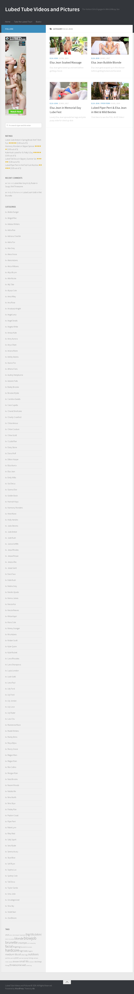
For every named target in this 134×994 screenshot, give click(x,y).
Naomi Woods (13, 785)
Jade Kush (12, 538)
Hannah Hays (13, 501)
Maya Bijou (12, 743)
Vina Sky (11, 906)
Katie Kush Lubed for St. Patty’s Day (19, 152)
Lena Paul (11, 682)
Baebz (38, 21)
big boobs (22, 935)
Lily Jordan (12, 701)
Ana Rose (11, 302)
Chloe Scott (12, 435)
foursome (24, 947)
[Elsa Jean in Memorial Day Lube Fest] (68, 91)
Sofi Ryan (11, 863)
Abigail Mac (12, 218)
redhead (35, 958)
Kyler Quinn (12, 646)
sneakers (31, 962)
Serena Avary (13, 851)
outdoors (33, 954)
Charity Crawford (14, 417)
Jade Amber (12, 532)
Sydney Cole (12, 876)
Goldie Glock (13, 495)
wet (24, 965)
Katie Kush (12, 580)
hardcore (12, 950)
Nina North (12, 797)
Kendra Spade (13, 592)
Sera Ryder (12, 845)
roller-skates (8, 962)
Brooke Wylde (13, 393)
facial (9, 946)
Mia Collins (12, 767)
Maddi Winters (13, 731)
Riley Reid (11, 833)
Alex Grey (11, 248)
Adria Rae (11, 230)
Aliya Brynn (12, 272)
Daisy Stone (12, 447)
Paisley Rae (12, 809)
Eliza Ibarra (12, 465)
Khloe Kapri (12, 616)
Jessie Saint (12, 568)
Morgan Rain (13, 773)
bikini (38, 934)
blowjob (30, 938)
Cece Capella (13, 405)
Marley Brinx (12, 737)
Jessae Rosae (13, 556)
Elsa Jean (54, 58)
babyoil (17, 935)
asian (10, 935)
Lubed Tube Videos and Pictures (42, 9)
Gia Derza (11, 483)
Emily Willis (12, 477)
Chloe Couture (13, 429)
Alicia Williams (13, 266)
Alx (33, 988)
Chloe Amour (13, 423)
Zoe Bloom (12, 918)
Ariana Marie (13, 351)
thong (7, 965)
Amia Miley (12, 296)
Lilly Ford (11, 688)
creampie (22, 942)
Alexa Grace (12, 254)
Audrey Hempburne (15, 375)
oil (19, 954)
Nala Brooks (13, 779)
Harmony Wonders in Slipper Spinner (19, 146)
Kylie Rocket (12, 652)
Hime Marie (12, 513)
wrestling (29, 965)
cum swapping (31, 943)
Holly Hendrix (13, 520)
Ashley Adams (13, 357)
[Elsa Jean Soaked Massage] (68, 46)
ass (14, 935)
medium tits (11, 954)
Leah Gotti (12, 676)
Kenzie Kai (12, 604)
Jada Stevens (13, 526)
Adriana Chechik (14, 236)
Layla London (13, 670)
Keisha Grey (12, 586)
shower (16, 961)
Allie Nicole (12, 278)
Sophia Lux (12, 869)
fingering (16, 947)
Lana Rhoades (13, 658)
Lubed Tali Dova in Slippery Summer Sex (20, 159)
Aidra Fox (11, 242)
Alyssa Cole (12, 290)
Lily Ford (11, 694)
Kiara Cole (12, 622)
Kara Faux (12, 574)
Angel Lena (12, 314)
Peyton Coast (13, 815)
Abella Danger (13, 212)
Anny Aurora (13, 338)
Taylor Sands (13, 888)
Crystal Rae (12, 441)
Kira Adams (12, 634)
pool (17, 957)
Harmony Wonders (15, 507)
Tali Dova (11, 882)
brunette (11, 942)
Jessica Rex (12, 562)
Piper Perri (105, 103)
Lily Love (11, 707)
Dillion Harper (13, 459)
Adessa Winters (13, 224)
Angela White (13, 326)
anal (7, 935)
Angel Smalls (12, 320)
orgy (26, 955)
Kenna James (13, 598)
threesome (16, 965)
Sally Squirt (12, 839)
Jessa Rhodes (13, 550)
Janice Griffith (13, 544)
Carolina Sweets (14, 399)
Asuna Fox (12, 363)
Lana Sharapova (14, 664)
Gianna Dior (12, 489)
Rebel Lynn (12, 827)
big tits (30, 934)
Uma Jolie (11, 894)
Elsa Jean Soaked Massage (66, 62)
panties (7, 958)
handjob (29, 947)
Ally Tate (11, 284)
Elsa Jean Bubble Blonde (106, 62)
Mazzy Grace (13, 749)
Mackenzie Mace (14, 725)
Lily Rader (11, 713)
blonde (19, 938)
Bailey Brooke (13, 387)
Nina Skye (11, 803)
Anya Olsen (12, 345)
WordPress (19, 988)
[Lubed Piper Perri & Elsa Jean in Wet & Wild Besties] (110, 91)
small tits (24, 961)
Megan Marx (12, 755)
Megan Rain (12, 761)
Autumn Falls (13, 381)
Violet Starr (12, 912)
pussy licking (28, 958)
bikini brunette (9, 939)
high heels (23, 951)
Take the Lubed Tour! (23, 21)
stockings (38, 961)
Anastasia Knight (14, 308)
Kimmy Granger (14, 628)
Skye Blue (11, 857)
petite (12, 958)
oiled (22, 955)
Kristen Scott (12, 640)
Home (7, 21)
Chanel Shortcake (15, 411)
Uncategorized (13, 900)
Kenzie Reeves (13, 610)
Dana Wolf (12, 453)
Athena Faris (12, 369)
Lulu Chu (11, 719)
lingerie (30, 951)
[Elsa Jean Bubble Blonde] (110, 46)
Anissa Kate (12, 332)
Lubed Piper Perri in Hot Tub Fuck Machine (21, 165)
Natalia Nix (12, 791)
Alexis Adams (13, 260)
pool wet (21, 958)
